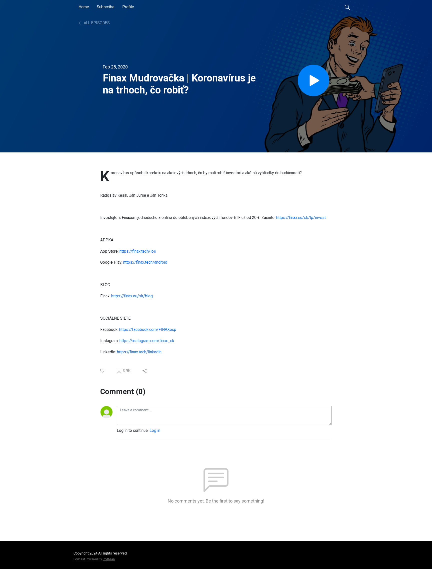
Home (83, 6)
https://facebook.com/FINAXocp (147, 329)
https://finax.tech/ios (138, 251)
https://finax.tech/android (145, 262)
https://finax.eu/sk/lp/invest (301, 217)
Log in (155, 430)
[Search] (347, 7)
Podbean (109, 559)
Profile (128, 6)
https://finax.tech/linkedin (139, 352)
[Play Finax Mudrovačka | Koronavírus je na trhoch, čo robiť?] (313, 80)
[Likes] (103, 370)
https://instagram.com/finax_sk (147, 340)
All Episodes (96, 22)
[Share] (145, 370)
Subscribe (105, 6)
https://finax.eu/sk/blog (132, 296)
